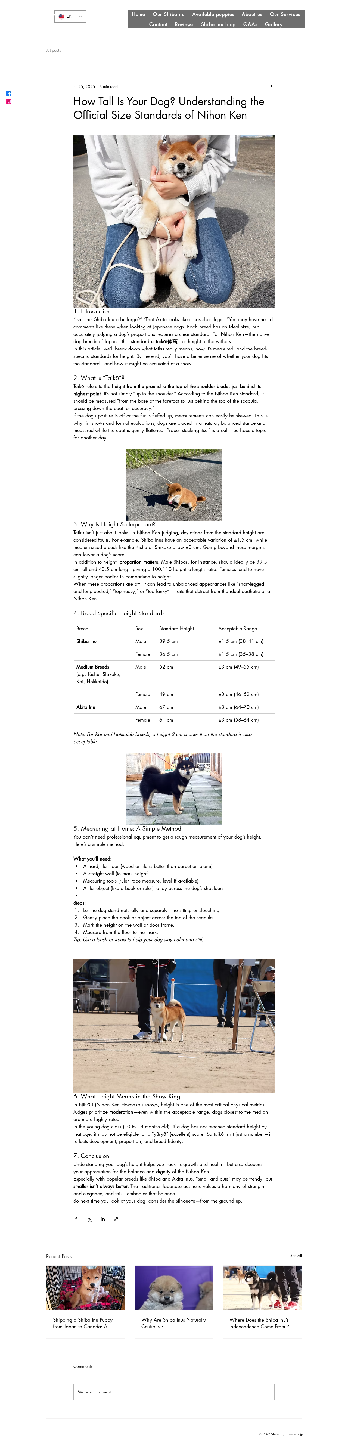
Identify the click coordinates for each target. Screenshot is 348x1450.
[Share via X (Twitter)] (89, 1219)
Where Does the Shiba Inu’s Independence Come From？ (259, 1323)
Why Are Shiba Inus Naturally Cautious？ (173, 1323)
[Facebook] (8, 93)
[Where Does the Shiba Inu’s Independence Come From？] (262, 1288)
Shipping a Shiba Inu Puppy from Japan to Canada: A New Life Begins (83, 1323)
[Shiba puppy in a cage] (85, 1288)
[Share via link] (116, 1219)
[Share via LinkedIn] (102, 1219)
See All (296, 1255)
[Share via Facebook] (76, 1219)
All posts (53, 50)
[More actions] (271, 86)
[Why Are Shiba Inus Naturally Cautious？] (174, 1288)
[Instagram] (8, 101)
